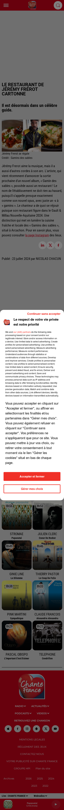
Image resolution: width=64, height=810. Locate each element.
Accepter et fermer (32, 476)
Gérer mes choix (32, 489)
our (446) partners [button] (22, 331)
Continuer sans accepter (43, 314)
